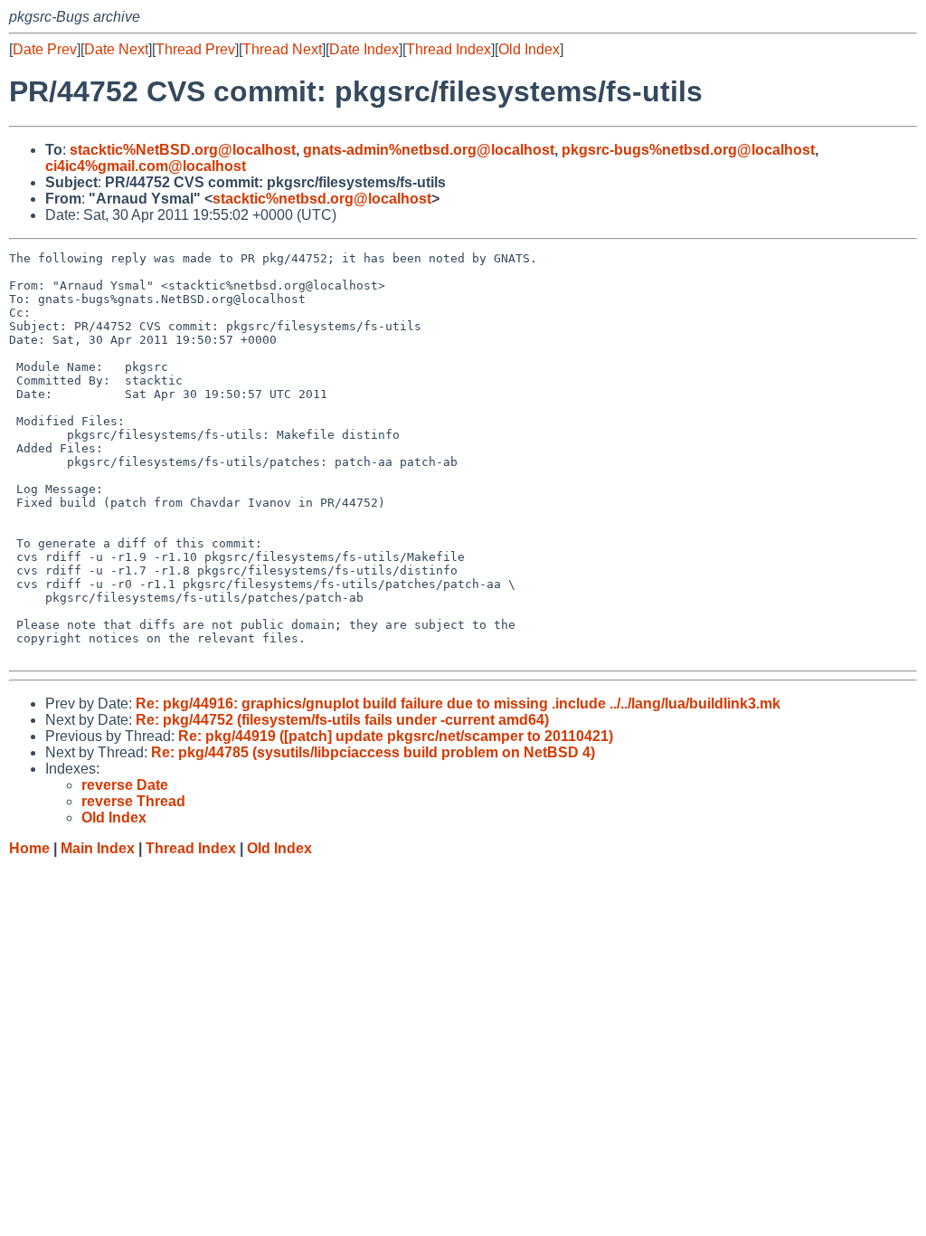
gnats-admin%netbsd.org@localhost (428, 149)
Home (29, 848)
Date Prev (45, 49)
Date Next (116, 49)
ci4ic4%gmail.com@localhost (145, 166)
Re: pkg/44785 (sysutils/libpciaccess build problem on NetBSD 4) (373, 752)
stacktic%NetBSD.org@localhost (183, 149)
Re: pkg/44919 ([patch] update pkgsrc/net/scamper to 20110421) (395, 736)
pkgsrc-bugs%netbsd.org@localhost (688, 149)
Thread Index (448, 49)
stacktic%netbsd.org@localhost (322, 198)
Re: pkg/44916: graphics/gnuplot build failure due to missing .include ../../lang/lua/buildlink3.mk (458, 703)
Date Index (364, 49)
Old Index (529, 49)
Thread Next (282, 49)
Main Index (98, 848)
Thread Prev (195, 49)
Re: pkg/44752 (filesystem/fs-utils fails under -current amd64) (342, 719)
